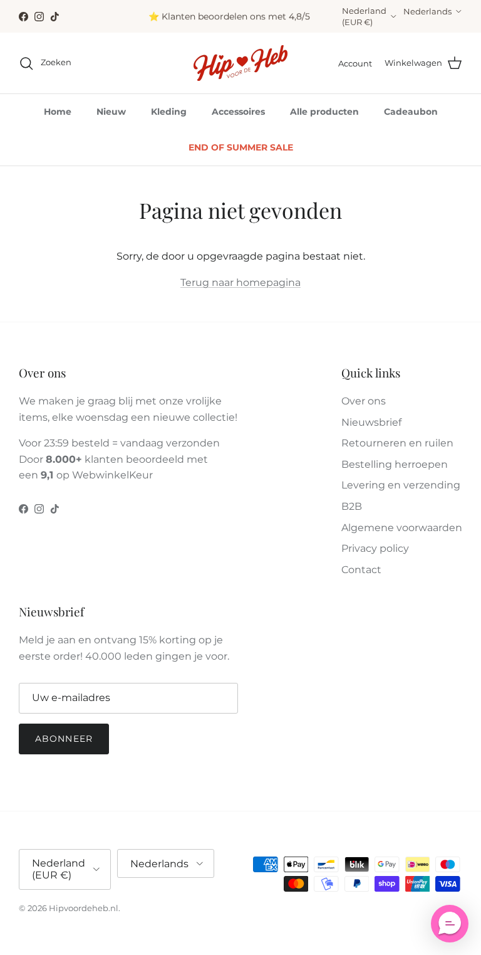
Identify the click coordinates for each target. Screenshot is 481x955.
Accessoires (238, 111)
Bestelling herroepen (394, 464)
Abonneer (64, 738)
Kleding (169, 111)
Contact (361, 570)
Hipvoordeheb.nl (83, 908)
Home (57, 111)
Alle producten (324, 111)
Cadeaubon (411, 111)
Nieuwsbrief (371, 422)
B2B (351, 506)
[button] (449, 923)
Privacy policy (375, 548)
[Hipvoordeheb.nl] (240, 63)
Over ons (363, 401)
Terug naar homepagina (240, 282)
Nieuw (111, 111)
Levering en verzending (400, 485)
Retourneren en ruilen (397, 443)
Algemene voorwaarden (401, 528)
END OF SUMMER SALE (241, 147)
